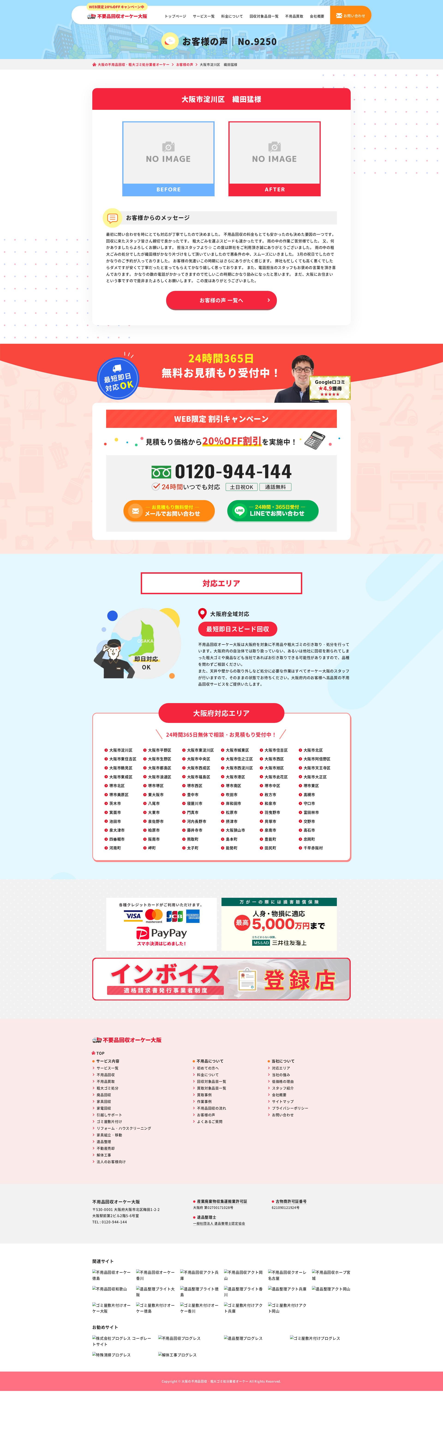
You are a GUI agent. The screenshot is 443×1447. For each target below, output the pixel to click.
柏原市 (154, 830)
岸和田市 (233, 803)
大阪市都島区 (159, 767)
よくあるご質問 (210, 1121)
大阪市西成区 (198, 767)
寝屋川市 (195, 803)
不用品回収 (106, 1074)
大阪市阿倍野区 (317, 758)
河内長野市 (197, 821)
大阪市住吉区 (276, 750)
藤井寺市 (195, 830)
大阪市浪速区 (159, 776)
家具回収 (104, 1101)
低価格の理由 (283, 1081)
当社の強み (281, 1074)
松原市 (231, 812)
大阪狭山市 (235, 830)
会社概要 (317, 16)
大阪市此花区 (276, 776)
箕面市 (115, 812)
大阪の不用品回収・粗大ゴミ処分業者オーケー (215, 1381)
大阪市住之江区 (239, 758)
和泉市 (270, 803)
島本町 (231, 839)
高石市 (309, 830)
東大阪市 (156, 794)
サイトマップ (283, 1101)
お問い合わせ (283, 1114)
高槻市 (309, 794)
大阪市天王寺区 (317, 767)
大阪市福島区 (198, 776)
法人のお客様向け (111, 1161)
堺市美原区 (119, 794)
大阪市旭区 (274, 767)
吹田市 (231, 794)
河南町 (115, 847)
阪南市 (154, 839)
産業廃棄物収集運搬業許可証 (222, 1201)
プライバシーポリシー (290, 1108)
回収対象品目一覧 (264, 16)
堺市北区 (117, 785)
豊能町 (270, 839)
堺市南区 (233, 785)
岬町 (152, 847)
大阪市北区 (313, 750)
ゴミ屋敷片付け (109, 1121)
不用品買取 (294, 16)
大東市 (154, 812)
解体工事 (104, 1154)
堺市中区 (272, 785)
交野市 (309, 821)
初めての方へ (208, 1067)
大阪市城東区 (237, 750)
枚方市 (270, 794)
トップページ (175, 16)
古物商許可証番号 (291, 1201)
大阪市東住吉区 (123, 758)
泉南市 (270, 830)
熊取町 (193, 839)
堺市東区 (311, 785)
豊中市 (193, 794)
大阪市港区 (235, 776)
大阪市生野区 (159, 758)
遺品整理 (104, 1141)
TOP (100, 1053)
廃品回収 (104, 1094)
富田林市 (311, 812)
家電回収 (104, 1108)
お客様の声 (206, 1114)
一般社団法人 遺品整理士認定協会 (219, 1223)
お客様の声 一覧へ (222, 300)
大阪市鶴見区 (121, 767)
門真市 (193, 812)
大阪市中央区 (198, 758)
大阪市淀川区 (121, 750)
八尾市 (154, 803)
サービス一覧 (204, 16)
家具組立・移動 (109, 1134)
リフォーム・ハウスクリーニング (124, 1128)
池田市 (115, 821)
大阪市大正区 (315, 776)
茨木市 (115, 803)
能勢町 (231, 847)
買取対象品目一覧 (211, 1088)
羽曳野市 (272, 812)
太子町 (193, 847)
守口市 (309, 803)
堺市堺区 (156, 785)
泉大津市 (117, 830)
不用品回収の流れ (211, 1108)
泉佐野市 (156, 821)
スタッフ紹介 (283, 1088)
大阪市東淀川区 (200, 750)
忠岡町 (309, 839)
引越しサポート (109, 1114)
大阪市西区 (274, 758)
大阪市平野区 (159, 750)
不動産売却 (106, 1148)
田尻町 (270, 847)
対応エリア (281, 1067)
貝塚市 (270, 821)
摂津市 (231, 821)
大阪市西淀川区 (239, 767)
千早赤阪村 (313, 847)
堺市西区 (195, 785)
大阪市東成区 (121, 776)
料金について (232, 16)
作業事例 (204, 1101)
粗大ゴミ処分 (108, 1088)
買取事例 (204, 1094)
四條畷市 (117, 839)
